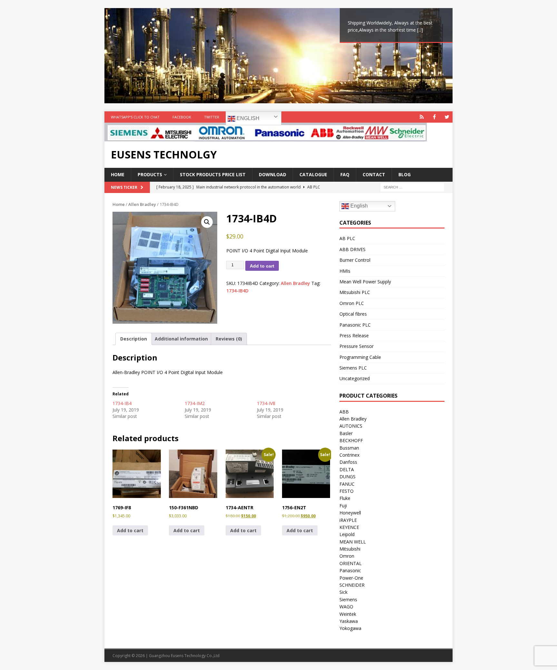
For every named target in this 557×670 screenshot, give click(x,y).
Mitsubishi (349, 549)
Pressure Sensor (356, 346)
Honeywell (350, 513)
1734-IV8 (266, 403)
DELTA (346, 469)
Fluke (344, 498)
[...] (420, 30)
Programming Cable (360, 357)
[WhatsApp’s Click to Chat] (421, 117)
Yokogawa (350, 628)
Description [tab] (133, 339)
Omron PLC (351, 303)
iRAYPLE (348, 520)
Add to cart (262, 266)
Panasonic (350, 570)
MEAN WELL (352, 542)
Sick (343, 592)
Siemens (348, 599)
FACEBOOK (181, 117)
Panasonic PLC (355, 325)
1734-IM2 (195, 403)
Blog (404, 174)
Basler (346, 433)
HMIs (344, 271)
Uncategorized (354, 378)
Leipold (347, 534)
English (247, 118)
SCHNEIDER (352, 585)
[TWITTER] (447, 117)
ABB (344, 412)
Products (150, 174)
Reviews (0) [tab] (229, 339)
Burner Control (354, 260)
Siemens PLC (353, 368)
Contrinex (349, 455)
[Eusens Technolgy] (265, 138)
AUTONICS (350, 426)
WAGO (346, 607)
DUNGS (347, 476)
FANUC (347, 484)
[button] (207, 222)
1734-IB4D (237, 291)
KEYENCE (349, 527)
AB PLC (347, 238)
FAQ (344, 174)
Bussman (349, 448)
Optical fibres (353, 314)
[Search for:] (412, 187)
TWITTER (211, 117)
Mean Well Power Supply (365, 282)
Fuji (343, 505)
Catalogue (313, 174)
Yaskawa (348, 621)
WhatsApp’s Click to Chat (135, 117)
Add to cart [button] (130, 530)
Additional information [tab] (181, 339)
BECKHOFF (351, 440)
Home (117, 174)
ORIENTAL (350, 563)
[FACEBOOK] (434, 117)
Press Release (354, 335)
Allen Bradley (142, 204)
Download (272, 174)
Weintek (347, 614)
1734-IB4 (122, 403)
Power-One (351, 578)
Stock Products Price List (213, 174)
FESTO (346, 491)
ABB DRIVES (352, 249)
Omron (346, 556)
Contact (374, 174)
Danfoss (348, 462)
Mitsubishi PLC (354, 292)
